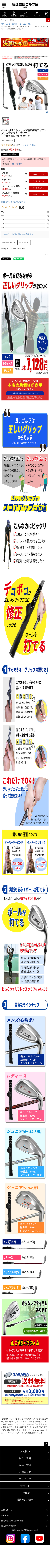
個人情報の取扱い (8, 1526)
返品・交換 (25, 1465)
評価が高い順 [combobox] (7, 242)
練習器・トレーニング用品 (21, 24)
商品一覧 (14, 16)
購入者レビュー (25, 16)
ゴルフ (8, 24)
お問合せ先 (25, 1472)
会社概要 (25, 1493)
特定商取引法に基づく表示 (12, 1521)
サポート (25, 1486)
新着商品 (4, 16)
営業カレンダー (25, 1499)
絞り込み (25, 243)
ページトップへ (46, 1444)
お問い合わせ (6, 1510)
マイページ (37, 16)
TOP (2, 24)
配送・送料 (25, 1458)
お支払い (25, 1451)
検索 (48, 20)
